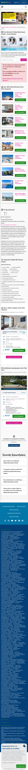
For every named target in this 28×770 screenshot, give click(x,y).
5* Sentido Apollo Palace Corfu (6, 644)
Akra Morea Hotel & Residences (16, 560)
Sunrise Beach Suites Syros (5, 679)
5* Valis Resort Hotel (19, 535)
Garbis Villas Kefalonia (5, 588)
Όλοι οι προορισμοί (4, 722)
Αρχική (3, 27)
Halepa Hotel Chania (4, 675)
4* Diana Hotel (3, 587)
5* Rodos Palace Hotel (5, 569)
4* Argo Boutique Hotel (5, 641)
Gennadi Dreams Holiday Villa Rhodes (8, 712)
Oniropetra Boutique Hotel (6, 577)
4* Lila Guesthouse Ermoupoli (6, 713)
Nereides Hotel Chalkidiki (16, 709)
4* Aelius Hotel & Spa (5, 590)
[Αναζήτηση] (26, 7)
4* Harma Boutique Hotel (18, 646)
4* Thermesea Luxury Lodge (6, 642)
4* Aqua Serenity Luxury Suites (6, 696)
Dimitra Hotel (15, 696)
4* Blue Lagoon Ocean (5, 717)
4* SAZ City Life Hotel (5, 567)
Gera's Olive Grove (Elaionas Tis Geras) (8, 605)
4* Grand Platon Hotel (21, 544)
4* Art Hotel (16, 668)
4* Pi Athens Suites (16, 623)
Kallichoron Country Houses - (20, 119)
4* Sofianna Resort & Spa (5, 694)
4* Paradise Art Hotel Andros (19, 561)
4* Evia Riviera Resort (5, 544)
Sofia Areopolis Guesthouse (6, 709)
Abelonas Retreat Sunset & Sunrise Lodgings (9, 700)
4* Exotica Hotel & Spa (14, 542)
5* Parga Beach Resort (5, 618)
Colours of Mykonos (11, 664)
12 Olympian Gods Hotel (5, 560)
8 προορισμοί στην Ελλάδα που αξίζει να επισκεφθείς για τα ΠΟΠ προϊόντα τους (12, 734)
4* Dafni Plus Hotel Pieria (18, 688)
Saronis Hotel (21, 594)
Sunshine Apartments (5, 594)
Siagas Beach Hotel (14, 554)
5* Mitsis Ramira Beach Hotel (6, 643)
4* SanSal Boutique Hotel (17, 636)
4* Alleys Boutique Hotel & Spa (6, 715)
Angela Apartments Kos (12, 678)
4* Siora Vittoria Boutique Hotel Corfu (16, 589)
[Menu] (2, 7)
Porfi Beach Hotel (12, 684)
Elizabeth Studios (13, 565)
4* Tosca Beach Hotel (5, 542)
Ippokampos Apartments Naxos (6, 673)
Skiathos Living (18, 605)
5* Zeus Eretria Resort (19, 541)
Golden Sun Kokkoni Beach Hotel (7, 561)
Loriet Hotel (3, 609)
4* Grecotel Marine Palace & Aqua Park (17, 534)
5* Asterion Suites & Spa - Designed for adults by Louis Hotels (12, 659)
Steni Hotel (23, 618)
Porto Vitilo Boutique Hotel (6, 566)
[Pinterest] (19, 520)
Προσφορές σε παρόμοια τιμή (14, 423)
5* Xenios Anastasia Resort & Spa (19, 715)
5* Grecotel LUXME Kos (5, 534)
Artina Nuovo (15, 643)
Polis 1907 (16, 687)
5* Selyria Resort (19, 550)
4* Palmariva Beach (4, 558)
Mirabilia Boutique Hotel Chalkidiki (7, 602)
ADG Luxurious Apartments (6, 584)
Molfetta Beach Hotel (21, 662)
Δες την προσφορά (18, 350)
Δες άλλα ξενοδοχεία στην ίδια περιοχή (13, 79)
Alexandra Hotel (4, 615)
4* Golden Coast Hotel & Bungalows (7, 541)
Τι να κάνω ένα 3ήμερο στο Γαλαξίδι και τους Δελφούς (10, 738)
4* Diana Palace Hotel (20, 582)
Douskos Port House (4, 582)
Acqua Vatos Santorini (14, 594)
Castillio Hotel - (19, 144)
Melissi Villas (11, 670)
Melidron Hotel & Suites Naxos (19, 625)
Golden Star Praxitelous (5, 570)
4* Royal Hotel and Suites (14, 617)
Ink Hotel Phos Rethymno (5, 699)
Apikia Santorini (13, 662)
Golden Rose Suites (4, 595)
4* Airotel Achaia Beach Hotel (17, 543)
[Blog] (22, 520)
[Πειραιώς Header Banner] (14, 18)
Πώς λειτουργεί (21, 506)
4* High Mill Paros (22, 569)
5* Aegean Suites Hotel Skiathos (7, 688)
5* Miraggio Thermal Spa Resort (7, 581)
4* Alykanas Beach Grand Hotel (6, 555)
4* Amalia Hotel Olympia (5, 571)
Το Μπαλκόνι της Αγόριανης (20, 596)
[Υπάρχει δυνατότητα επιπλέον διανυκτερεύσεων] (18, 336)
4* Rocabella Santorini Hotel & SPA (7, 653)
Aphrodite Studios (21, 613)
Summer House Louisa (20, 631)
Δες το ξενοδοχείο (20, 99)
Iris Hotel (11, 588)
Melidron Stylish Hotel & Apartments (18, 714)
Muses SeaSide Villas (13, 569)
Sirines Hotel (13, 578)
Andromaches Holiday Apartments (7, 665)
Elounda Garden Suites (19, 653)
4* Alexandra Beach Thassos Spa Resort (8, 601)
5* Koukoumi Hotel (20, 642)
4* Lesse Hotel (21, 558)
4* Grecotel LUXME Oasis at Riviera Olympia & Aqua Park (11, 562)
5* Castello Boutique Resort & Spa (7, 646)
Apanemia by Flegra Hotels (6, 573)
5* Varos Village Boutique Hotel (7, 668)
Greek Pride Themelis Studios (6, 623)
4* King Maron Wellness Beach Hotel (7, 611)
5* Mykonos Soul (17, 665)
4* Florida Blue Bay (10, 547)
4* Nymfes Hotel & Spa (5, 565)
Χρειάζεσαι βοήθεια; (14, 445)
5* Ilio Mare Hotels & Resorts (6, 543)
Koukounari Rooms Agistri (11, 609)
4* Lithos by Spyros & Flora (16, 667)
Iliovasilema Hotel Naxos (16, 679)
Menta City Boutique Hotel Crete (7, 687)
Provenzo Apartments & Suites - (19, 107)
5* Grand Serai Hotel (4, 537)
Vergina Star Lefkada (5, 622)
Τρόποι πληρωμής (14, 509)
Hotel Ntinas (19, 595)
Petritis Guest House (13, 622)
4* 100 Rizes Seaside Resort (6, 585)
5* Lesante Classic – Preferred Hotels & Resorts (9, 685)
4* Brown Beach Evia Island (17, 556)
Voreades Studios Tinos (21, 711)
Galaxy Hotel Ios (21, 622)
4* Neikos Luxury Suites (11, 587)
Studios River (3, 613)
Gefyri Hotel (3, 635)
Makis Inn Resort (4, 647)
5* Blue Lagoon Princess (19, 547)
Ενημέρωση (24, 59)
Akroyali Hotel (3, 576)
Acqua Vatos (22, 617)
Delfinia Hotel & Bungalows (6, 677)
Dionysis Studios (15, 593)
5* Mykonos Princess (22, 643)
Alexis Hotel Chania (4, 655)
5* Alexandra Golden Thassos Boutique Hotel (9, 579)
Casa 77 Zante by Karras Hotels (17, 634)
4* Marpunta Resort (15, 566)
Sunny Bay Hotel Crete (19, 611)
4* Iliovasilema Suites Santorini (20, 588)
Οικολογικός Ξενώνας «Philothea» (18, 599)
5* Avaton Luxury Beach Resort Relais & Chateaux (10, 705)
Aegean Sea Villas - (20, 157)
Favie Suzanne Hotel (14, 570)
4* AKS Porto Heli (13, 544)
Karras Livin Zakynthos (5, 689)
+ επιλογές (23, 339)
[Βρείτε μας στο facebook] (5, 520)
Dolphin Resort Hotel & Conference (7, 695)
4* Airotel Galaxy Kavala (5, 578)
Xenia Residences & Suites (16, 677)
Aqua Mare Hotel (13, 660)
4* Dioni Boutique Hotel (20, 578)
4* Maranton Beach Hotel (5, 546)
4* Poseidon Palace (4, 536)
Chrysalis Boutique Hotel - (20, 94)
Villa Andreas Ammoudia (16, 619)
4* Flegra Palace (13, 641)
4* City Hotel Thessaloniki (16, 591)
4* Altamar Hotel (22, 564)
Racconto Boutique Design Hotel (17, 606)
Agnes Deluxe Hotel (4, 628)
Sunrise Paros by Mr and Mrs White (7, 683)
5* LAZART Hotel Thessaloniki (6, 632)
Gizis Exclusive (17, 638)
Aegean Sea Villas (18, 666)
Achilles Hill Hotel (15, 584)
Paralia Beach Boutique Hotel (6, 593)
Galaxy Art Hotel (4, 607)
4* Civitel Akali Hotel (5, 656)
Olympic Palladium (4, 670)
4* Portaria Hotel (12, 582)
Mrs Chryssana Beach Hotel (16, 573)
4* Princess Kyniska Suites (5, 612)
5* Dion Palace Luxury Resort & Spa (17, 546)
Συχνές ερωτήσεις (14, 516)
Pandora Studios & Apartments (15, 702)
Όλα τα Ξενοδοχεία (11, 27)
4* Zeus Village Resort (5, 703)
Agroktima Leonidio (4, 589)
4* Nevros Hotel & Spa (5, 626)
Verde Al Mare (15, 632)
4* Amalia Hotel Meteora (11, 583)
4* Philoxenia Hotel (14, 564)
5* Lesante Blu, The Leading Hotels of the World (9, 676)
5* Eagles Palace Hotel (16, 671)
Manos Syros (3, 600)
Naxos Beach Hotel (16, 648)
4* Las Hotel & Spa (11, 615)
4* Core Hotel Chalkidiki (12, 607)
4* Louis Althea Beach (15, 694)
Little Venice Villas (20, 693)
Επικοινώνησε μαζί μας (8, 506)
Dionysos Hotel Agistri (21, 660)
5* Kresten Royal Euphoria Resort (7, 652)
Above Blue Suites (21, 579)
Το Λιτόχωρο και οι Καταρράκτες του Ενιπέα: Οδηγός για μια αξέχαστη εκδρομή (13, 736)
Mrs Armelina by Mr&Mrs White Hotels (19, 681)
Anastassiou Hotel (19, 615)
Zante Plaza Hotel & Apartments (7, 549)
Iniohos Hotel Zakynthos (13, 675)
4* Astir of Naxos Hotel (19, 670)
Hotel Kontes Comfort (5, 660)
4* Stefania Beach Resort (5, 564)
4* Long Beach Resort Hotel (13, 538)
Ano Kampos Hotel (17, 630)
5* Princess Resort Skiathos (6, 606)
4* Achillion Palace (11, 637)
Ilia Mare (11, 626)
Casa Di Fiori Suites (12, 672)
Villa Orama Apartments (5, 629)
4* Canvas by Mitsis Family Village (7, 650)
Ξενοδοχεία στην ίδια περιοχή (14, 357)
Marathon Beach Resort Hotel (6, 603)
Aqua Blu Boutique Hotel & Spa (6, 658)
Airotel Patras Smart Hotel (5, 591)
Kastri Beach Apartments (11, 711)
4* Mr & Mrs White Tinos (12, 559)
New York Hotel (4, 637)
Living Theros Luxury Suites (20, 654)
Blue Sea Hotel (3, 575)
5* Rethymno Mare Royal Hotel (20, 683)
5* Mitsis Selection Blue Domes (6, 640)
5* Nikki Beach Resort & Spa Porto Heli (14, 575)
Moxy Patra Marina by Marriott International (9, 572)
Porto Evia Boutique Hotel (14, 567)
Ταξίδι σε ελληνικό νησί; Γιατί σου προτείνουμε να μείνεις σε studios (13, 727)
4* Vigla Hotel (15, 673)
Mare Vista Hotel (4, 559)
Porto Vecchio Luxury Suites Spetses (7, 706)
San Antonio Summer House (6, 619)
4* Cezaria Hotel (16, 581)
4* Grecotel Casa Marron (16, 532)
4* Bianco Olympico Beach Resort (7, 540)
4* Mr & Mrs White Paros (17, 624)
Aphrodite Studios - (20, 194)
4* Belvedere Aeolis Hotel (5, 608)
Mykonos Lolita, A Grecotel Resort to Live (8, 693)
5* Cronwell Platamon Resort (15, 537)
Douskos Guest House (20, 661)
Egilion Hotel (3, 583)
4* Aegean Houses (4, 672)
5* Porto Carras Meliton (5, 554)
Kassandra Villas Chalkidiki (5, 714)
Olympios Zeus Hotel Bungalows (20, 626)
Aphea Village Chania (5, 702)
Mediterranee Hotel (18, 614)
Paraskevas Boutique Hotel (18, 644)
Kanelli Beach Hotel (4, 553)
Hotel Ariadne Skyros (5, 682)
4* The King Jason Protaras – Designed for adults (9, 707)
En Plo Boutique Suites (5, 662)
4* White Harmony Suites (5, 667)
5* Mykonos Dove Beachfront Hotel (7, 666)
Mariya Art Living (13, 656)
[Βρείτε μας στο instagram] (8, 520)
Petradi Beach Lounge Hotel (6, 671)
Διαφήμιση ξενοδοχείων (14, 513)
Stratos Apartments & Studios (6, 636)
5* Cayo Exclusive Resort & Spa (12, 635)
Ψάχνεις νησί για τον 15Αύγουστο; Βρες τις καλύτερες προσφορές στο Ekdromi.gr (13, 741)
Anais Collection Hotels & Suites (7, 630)
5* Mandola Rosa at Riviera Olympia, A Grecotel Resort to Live (12, 531)
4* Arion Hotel (3, 547)
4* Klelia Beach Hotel (5, 548)
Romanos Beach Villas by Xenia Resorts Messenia (9, 708)
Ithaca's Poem (17, 602)
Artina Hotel (20, 607)
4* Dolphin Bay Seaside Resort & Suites (8, 550)
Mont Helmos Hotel (20, 587)
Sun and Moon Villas (4, 620)
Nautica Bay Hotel (4, 538)
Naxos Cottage (21, 682)
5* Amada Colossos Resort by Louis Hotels (17, 697)
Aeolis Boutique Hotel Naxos (17, 577)
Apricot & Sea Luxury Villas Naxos (16, 689)
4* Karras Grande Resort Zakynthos (13, 576)
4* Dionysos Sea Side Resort (6, 681)
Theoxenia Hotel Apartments (6, 556)
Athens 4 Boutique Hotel (15, 629)
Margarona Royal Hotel (22, 565)
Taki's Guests (3, 711)
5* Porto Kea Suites (22, 635)
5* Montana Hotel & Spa (13, 536)
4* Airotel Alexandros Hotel (12, 613)
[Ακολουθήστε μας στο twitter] (15, 520)
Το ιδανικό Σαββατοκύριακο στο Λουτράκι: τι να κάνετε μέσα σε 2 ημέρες (12, 729)
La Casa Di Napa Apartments (15, 618)
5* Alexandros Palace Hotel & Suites (7, 654)
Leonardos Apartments (16, 585)
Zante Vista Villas (18, 695)
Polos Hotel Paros (4, 638)
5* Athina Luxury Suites (20, 637)
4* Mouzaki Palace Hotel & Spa (14, 553)
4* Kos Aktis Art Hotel (13, 649)
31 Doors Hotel (4, 631)
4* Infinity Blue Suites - (19, 182)
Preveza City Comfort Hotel (14, 628)
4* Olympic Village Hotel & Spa (6, 552)
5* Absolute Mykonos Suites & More (7, 596)
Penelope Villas (4, 664)
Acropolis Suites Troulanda (6, 634)
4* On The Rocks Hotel (14, 682)
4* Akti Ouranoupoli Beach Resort (7, 614)
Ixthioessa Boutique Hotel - (20, 169)
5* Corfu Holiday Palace (17, 552)
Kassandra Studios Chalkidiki (18, 713)
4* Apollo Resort (4, 678)
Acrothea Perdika (19, 601)
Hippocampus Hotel (4, 649)
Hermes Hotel (10, 638)
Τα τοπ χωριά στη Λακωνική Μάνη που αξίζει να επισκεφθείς (11, 739)
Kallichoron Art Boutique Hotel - (20, 132)
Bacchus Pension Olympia (15, 612)
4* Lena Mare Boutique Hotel (14, 655)
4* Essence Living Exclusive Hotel (15, 620)
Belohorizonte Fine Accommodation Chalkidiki (9, 701)
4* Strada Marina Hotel (11, 661)
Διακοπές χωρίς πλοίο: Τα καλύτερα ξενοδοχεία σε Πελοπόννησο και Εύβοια (13, 731)
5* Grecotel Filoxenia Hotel (6, 532)
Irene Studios (15, 555)
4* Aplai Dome (16, 652)
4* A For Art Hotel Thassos (5, 597)
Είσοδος (17, 2)
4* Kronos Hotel (21, 548)
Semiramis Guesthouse (14, 590)
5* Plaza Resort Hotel (17, 640)
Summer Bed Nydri (14, 690)
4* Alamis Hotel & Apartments (6, 624)
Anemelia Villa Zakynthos (5, 691)
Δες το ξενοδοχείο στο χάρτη (9, 224)
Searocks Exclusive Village (16, 597)
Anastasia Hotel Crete (5, 697)
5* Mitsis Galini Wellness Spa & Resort (7, 535)
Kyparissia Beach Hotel (5, 617)
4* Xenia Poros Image (13, 548)
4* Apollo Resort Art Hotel (6, 599)
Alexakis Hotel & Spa (11, 631)
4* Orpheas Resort (4, 684)
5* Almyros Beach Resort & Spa (6, 648)
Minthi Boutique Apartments (12, 600)
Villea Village (3, 661)
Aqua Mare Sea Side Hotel (16, 608)
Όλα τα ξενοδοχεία (4, 719)
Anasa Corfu (10, 647)
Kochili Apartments (12, 595)
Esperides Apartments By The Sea (7, 625)
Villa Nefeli (14, 642)
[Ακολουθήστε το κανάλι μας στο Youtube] (12, 520)
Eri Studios (15, 647)
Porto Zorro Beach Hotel (13, 558)
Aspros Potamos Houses (5, 690)
